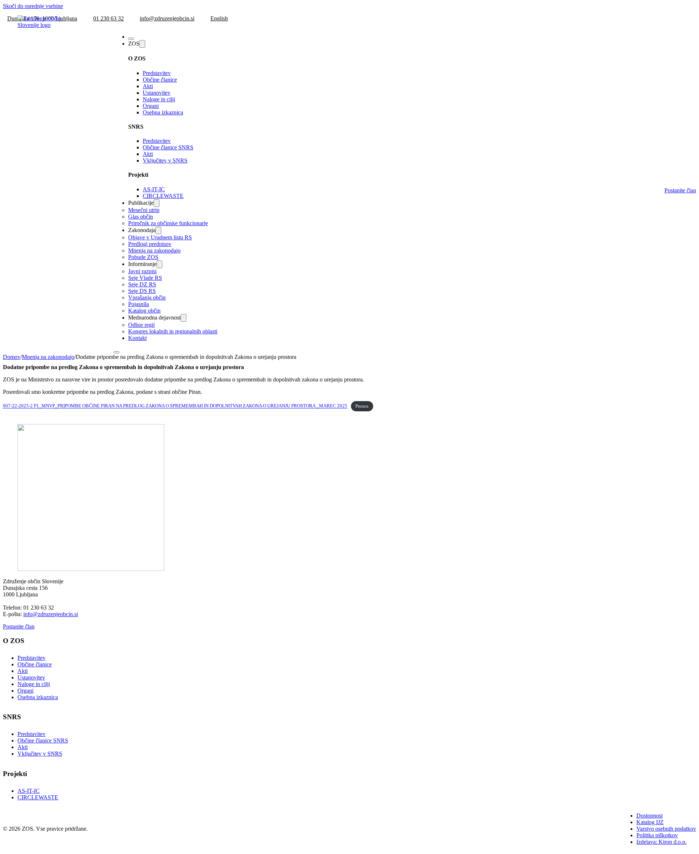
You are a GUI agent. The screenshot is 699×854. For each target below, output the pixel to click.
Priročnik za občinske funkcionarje (168, 223)
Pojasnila (138, 304)
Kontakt (137, 338)
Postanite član (680, 190)
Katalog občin (144, 310)
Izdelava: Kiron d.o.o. (661, 842)
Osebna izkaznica (163, 112)
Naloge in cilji (159, 99)
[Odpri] (131, 39)
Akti (148, 86)
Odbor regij (141, 325)
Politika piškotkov (657, 835)
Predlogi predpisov (149, 244)
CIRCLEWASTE (163, 196)
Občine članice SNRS (168, 147)
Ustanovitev (156, 93)
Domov (11, 357)
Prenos (361, 406)
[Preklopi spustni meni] (142, 44)
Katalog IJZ (650, 822)
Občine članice (160, 80)
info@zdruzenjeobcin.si (50, 614)
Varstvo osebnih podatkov (666, 829)
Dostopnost (649, 815)
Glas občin (140, 217)
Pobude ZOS (143, 257)
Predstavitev (157, 73)
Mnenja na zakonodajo (154, 250)
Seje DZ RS (142, 284)
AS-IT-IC (154, 189)
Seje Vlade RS (145, 278)
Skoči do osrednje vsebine (33, 6)
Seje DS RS (142, 291)
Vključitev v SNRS (165, 160)
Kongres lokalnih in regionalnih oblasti (172, 331)
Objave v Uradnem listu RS (160, 237)
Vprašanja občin (147, 297)
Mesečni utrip (143, 210)
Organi (151, 106)
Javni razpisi (142, 271)
